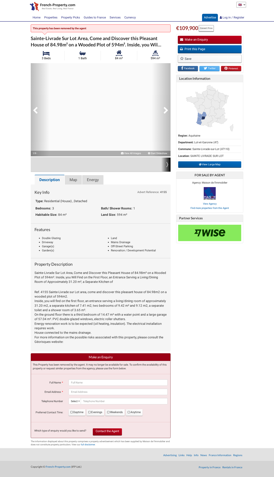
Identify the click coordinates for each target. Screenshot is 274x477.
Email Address (53, 391)
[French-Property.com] (51, 7)
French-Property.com (58, 466)
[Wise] (209, 233)
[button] (40, 109)
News (203, 455)
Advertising (170, 455)
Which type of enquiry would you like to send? (60, 430)
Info (196, 455)
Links (182, 455)
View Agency (210, 203)
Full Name (55, 382)
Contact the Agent (107, 431)
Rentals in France (232, 467)
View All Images (132, 153)
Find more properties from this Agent (209, 208)
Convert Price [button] (206, 28)
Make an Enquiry (196, 39)
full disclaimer (88, 444)
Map (73, 180)
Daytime (78, 412)
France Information (220, 455)
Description (49, 180)
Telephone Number (52, 401)
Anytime (135, 412)
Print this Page (194, 49)
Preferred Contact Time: (49, 412)
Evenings (96, 412)
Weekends (116, 412)
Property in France (210, 467)
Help (189, 455)
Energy (93, 180)
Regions (237, 455)
